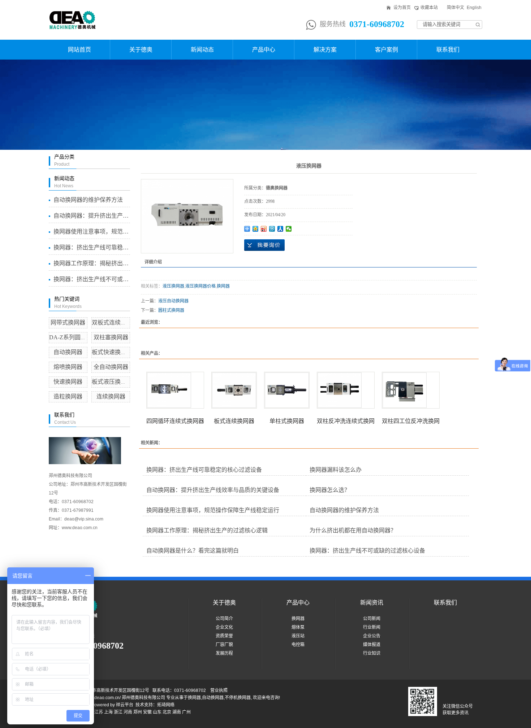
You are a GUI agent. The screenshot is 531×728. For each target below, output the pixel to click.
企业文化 (224, 627)
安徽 (147, 712)
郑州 (137, 712)
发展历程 (224, 653)
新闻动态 (202, 50)
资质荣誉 (224, 635)
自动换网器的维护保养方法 (88, 200)
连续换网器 (110, 396)
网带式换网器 (68, 322)
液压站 (298, 635)
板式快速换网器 (112, 352)
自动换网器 (67, 352)
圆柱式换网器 (171, 310)
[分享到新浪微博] (264, 229)
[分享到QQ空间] (255, 229)
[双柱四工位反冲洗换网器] (411, 390)
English (474, 7)
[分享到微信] (289, 229)
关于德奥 (140, 50)
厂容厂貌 (224, 644)
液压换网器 (173, 286)
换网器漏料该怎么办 (336, 470)
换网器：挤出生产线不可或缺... (91, 279)
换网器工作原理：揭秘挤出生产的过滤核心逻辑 (207, 530)
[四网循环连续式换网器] (175, 390)
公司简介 (224, 618)
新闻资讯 (371, 603)
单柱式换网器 (286, 421)
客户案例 (386, 50)
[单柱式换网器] (287, 390)
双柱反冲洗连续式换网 (346, 421)
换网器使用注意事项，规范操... (91, 231)
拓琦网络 (165, 704)
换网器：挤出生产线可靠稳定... (91, 247)
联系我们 (447, 50)
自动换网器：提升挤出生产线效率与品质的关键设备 (212, 490)
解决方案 (325, 50)
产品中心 (263, 50)
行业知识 (371, 653)
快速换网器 (67, 382)
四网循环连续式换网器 (175, 421)
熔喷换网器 (67, 367)
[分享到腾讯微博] (272, 229)
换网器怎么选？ (330, 490)
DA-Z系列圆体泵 (70, 337)
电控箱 (298, 644)
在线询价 (264, 245)
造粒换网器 (67, 396)
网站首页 (79, 50)
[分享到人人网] (280, 229)
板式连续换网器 (234, 421)
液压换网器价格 (200, 286)
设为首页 (402, 7)
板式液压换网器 (112, 382)
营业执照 (219, 690)
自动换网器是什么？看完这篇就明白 (192, 551)
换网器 (223, 286)
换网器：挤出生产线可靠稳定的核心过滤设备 (204, 470)
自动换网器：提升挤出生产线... (91, 216)
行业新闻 (371, 627)
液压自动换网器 (173, 301)
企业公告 (371, 635)
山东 (157, 712)
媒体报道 (371, 644)
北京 (167, 712)
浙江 (118, 712)
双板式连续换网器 (115, 322)
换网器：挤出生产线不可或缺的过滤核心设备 (367, 551)
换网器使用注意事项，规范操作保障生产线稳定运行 (212, 510)
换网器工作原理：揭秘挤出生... (91, 263)
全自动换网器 (111, 367)
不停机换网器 (238, 697)
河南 (128, 712)
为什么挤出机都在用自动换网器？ (353, 530)
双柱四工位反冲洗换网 (411, 421)
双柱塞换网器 (111, 337)
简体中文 (455, 7)
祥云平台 (124, 704)
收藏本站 (429, 7)
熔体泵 (298, 627)
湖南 (176, 712)
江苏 (98, 712)
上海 (108, 712)
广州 (186, 712)
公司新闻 (371, 618)
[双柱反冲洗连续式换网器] (346, 390)
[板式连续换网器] (234, 390)
